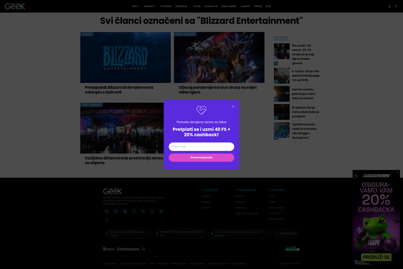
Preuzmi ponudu (202, 157)
